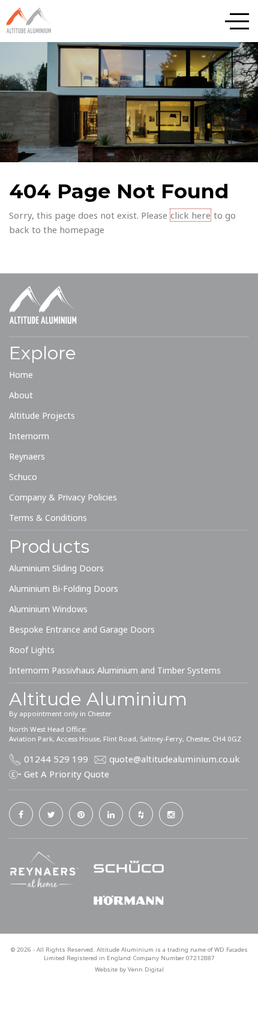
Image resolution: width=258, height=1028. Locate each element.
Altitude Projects (42, 415)
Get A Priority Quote (66, 774)
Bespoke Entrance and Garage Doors (82, 629)
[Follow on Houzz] (141, 814)
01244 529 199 (56, 759)
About (21, 395)
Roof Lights (32, 649)
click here (190, 215)
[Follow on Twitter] (51, 814)
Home (21, 374)
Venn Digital (146, 969)
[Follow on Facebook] (21, 814)
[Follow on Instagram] (171, 814)
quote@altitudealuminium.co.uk (174, 759)
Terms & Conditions (48, 517)
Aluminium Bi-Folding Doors (63, 588)
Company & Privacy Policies (63, 497)
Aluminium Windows (48, 609)
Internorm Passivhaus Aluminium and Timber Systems (115, 670)
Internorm (29, 436)
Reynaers (27, 456)
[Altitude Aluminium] (30, 20)
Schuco (23, 476)
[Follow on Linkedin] (111, 814)
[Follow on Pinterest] (81, 814)
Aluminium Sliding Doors (56, 568)
